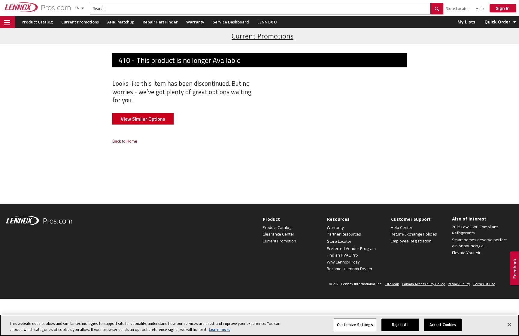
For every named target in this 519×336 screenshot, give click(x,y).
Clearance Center (278, 234)
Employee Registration (411, 241)
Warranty (195, 22)
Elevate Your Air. (466, 252)
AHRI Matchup (120, 22)
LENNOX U (267, 22)
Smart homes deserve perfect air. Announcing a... (479, 242)
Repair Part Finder (160, 22)
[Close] (509, 324)
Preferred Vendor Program (351, 248)
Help (480, 8)
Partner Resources (344, 234)
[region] (259, 325)
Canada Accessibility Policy (423, 284)
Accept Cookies (442, 325)
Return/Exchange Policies (414, 234)
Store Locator (457, 8)
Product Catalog (37, 22)
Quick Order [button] (497, 22)
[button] (437, 8)
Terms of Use (484, 284)
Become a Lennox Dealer (349, 268)
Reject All (400, 325)
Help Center (401, 227)
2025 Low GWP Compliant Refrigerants (475, 230)
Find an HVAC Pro (342, 255)
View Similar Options (143, 118)
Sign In (503, 8)
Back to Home (124, 141)
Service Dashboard (231, 22)
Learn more (219, 329)
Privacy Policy (459, 284)
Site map (392, 284)
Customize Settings (355, 325)
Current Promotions (80, 22)
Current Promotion (279, 241)
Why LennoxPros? (343, 262)
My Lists (466, 22)
